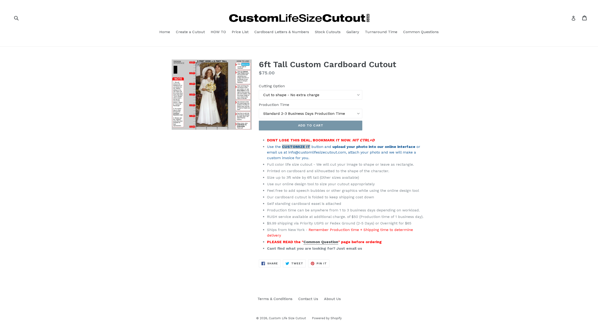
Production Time (274, 104)
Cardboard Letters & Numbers (281, 32)
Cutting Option (272, 86)
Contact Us (308, 299)
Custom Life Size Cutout (287, 318)
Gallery (352, 32)
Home (164, 32)
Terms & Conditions (274, 299)
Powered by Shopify (327, 318)
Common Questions (421, 32)
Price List (240, 32)
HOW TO (218, 32)
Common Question (320, 242)
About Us (332, 299)
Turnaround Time (381, 32)
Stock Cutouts (328, 32)
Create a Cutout (190, 32)
